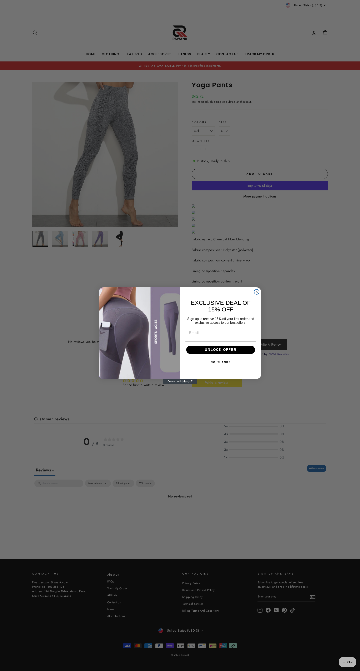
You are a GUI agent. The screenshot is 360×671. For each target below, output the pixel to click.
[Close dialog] (256, 291)
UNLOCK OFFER (221, 349)
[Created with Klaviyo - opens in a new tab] (180, 381)
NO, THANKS (221, 362)
